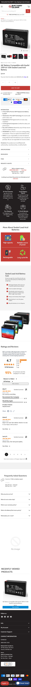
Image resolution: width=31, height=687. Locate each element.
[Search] (28, 11)
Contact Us (3, 639)
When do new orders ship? (8, 499)
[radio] (22, 360)
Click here (15, 178)
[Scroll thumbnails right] (28, 57)
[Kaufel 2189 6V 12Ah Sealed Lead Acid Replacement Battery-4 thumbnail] (21, 56)
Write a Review (15, 383)
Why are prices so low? (7, 494)
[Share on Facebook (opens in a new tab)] (8, 411)
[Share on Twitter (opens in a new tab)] (11, 411)
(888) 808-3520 (13, 170)
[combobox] (13, 11)
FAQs (2, 159)
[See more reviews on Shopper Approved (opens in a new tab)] (14, 411)
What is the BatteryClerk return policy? (11, 510)
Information (5, 109)
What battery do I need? (7, 516)
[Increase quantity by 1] (15, 82)
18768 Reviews (10, 367)
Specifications (5, 149)
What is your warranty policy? (8, 505)
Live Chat (23, 170)
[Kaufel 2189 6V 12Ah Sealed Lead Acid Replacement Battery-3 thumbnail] (15, 56)
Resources (4, 154)
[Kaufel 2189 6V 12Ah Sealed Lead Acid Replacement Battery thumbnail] (3, 56)
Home (2, 18)
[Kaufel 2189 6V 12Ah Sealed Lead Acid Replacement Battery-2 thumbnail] (9, 56)
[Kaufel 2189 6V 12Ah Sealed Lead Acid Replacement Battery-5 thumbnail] (26, 56)
